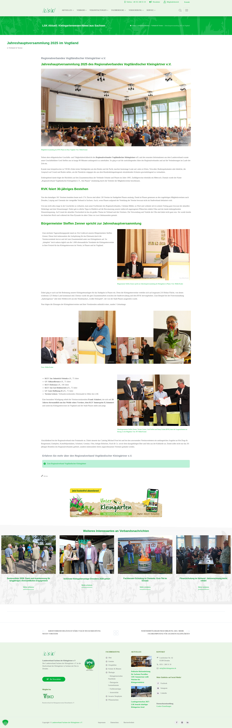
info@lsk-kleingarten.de (168, 668)
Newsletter (156, 2)
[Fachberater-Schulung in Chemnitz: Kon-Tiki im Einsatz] (145, 554)
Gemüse (111, 661)
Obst (110, 658)
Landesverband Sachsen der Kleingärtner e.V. (67, 722)
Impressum (101, 722)
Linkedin (164, 693)
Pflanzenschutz (113, 700)
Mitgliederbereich (173, 2)
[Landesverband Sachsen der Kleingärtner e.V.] (49, 10)
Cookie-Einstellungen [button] (163, 706)
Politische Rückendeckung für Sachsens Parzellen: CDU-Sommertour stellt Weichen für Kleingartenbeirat (140, 677)
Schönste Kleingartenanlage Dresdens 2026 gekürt (86, 579)
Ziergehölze (112, 665)
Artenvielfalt (114, 692)
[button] (5, 722)
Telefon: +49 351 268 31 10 (136, 2)
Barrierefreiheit (129, 722)
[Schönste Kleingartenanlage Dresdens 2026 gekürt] (87, 554)
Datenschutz (114, 722)
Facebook (164, 683)
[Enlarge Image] (153, 254)
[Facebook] (176, 722)
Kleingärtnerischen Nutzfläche (115, 677)
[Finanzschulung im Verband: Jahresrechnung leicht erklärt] (203, 554)
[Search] (180, 10)
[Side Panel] (187, 10)
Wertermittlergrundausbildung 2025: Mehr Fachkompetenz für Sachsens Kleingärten (165, 632)
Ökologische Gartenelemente (113, 684)
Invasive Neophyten (115, 696)
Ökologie (111, 672)
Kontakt (187, 2)
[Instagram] (182, 722)
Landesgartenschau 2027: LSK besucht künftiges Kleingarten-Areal (140, 704)
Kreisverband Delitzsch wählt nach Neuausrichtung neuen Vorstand (71, 632)
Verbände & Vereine (15, 48)
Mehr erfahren (28, 587)
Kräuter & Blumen (114, 669)
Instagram (164, 688)
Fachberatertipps (115, 689)
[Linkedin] (187, 722)
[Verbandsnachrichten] (116, 632)
